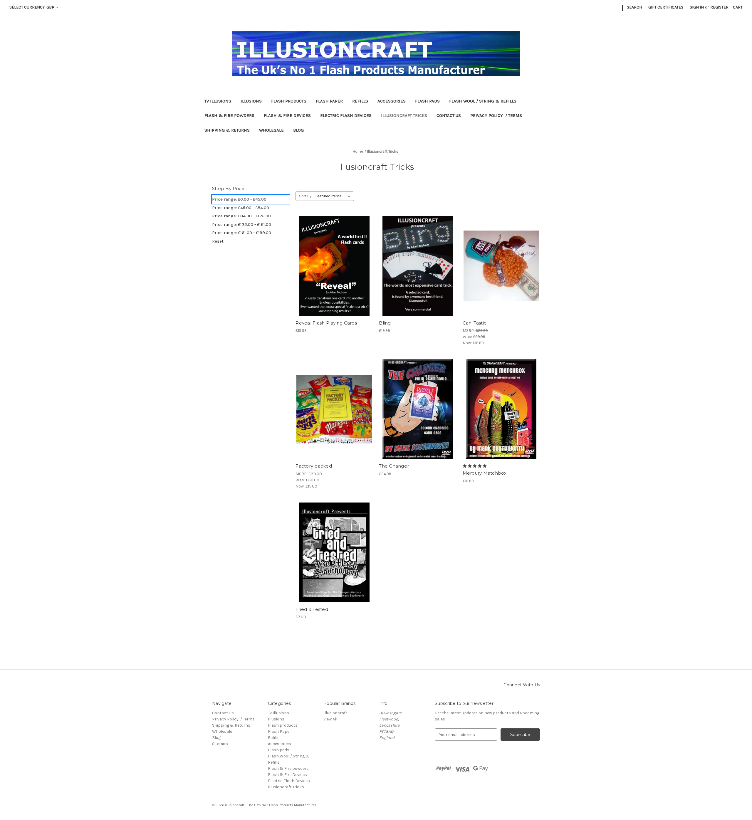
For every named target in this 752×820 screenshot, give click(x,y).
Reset (218, 241)
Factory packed (314, 466)
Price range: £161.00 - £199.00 (241, 232)
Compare (332, 260)
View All (330, 719)
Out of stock (334, 271)
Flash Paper (329, 101)
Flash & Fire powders (229, 115)
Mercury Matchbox (485, 473)
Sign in (697, 7)
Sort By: (305, 196)
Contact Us (449, 115)
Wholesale (271, 130)
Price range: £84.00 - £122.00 (241, 216)
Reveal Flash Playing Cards (326, 323)
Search (634, 7)
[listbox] (334, 196)
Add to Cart (418, 271)
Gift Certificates (665, 7)
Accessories (391, 101)
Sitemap (220, 743)
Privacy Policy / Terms (496, 115)
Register (719, 7)
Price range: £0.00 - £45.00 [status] (239, 199)
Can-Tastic (475, 323)
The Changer (394, 466)
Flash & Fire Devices (287, 115)
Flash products (288, 101)
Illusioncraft (335, 712)
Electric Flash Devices (346, 115)
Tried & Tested (312, 609)
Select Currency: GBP (32, 7)
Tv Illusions (217, 101)
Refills (360, 101)
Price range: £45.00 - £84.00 (240, 207)
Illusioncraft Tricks (404, 115)
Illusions (251, 101)
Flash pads (427, 101)
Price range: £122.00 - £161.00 (241, 224)
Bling (385, 323)
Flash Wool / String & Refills (482, 101)
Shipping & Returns (227, 130)
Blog (298, 130)
